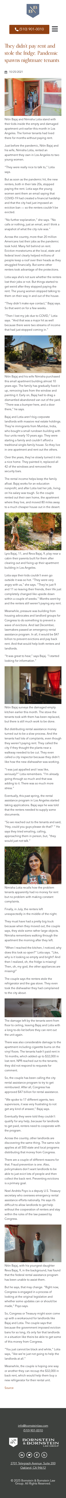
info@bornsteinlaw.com (33, 1426)
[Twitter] (29, 1455)
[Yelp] (44, 1455)
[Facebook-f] (37, 1455)
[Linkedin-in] (22, 1455)
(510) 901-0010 (33, 1430)
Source (9, 1388)
